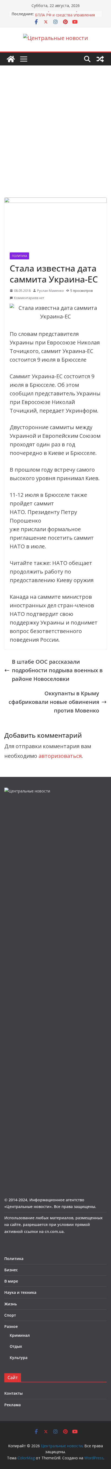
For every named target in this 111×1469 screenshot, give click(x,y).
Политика (19, 256)
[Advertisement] (55, 139)
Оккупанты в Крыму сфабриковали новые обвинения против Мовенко (54, 702)
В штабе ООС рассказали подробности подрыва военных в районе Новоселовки (57, 670)
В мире (11, 1281)
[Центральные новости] (10, 59)
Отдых (16, 1346)
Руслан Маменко (50, 290)
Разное (11, 1326)
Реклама (12, 1404)
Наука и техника (20, 1292)
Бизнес (11, 1269)
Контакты (13, 1393)
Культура (18, 1357)
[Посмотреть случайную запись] (100, 59)
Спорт (10, 1315)
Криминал (20, 1335)
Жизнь (10, 1303)
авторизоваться (60, 755)
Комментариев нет (29, 298)
